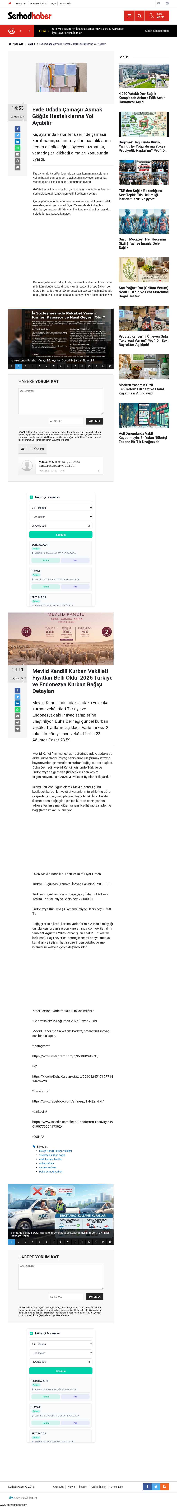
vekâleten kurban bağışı (52, 1155)
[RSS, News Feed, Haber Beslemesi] (164, 1486)
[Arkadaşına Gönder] (17, 154)
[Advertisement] (73, 242)
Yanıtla (45, 471)
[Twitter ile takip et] (156, 1486)
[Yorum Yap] (17, 167)
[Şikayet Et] (98, 471)
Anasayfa (58, 1486)
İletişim (83, 1486)
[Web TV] (159, 3)
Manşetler (21, 3)
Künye (71, 1486)
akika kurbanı (46, 1163)
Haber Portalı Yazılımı (25, 1497)
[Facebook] (17, 129)
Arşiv (53, 3)
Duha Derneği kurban (50, 1171)
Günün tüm (157, 30)
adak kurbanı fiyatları (50, 1159)
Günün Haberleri (38, 3)
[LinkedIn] (17, 141)
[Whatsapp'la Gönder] (17, 148)
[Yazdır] (17, 161)
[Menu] (129, 16)
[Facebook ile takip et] (147, 1486)
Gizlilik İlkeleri (98, 1486)
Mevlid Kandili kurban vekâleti (55, 1150)
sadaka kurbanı (47, 1167)
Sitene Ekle (65, 3)
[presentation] (20, 31)
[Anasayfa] (10, 3)
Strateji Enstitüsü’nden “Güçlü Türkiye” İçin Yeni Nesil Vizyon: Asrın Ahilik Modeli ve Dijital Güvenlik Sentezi (88, 31)
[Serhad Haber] (30, 15)
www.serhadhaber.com (13, 1504)
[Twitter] (17, 135)
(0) (55, 471)
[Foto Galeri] (167, 3)
